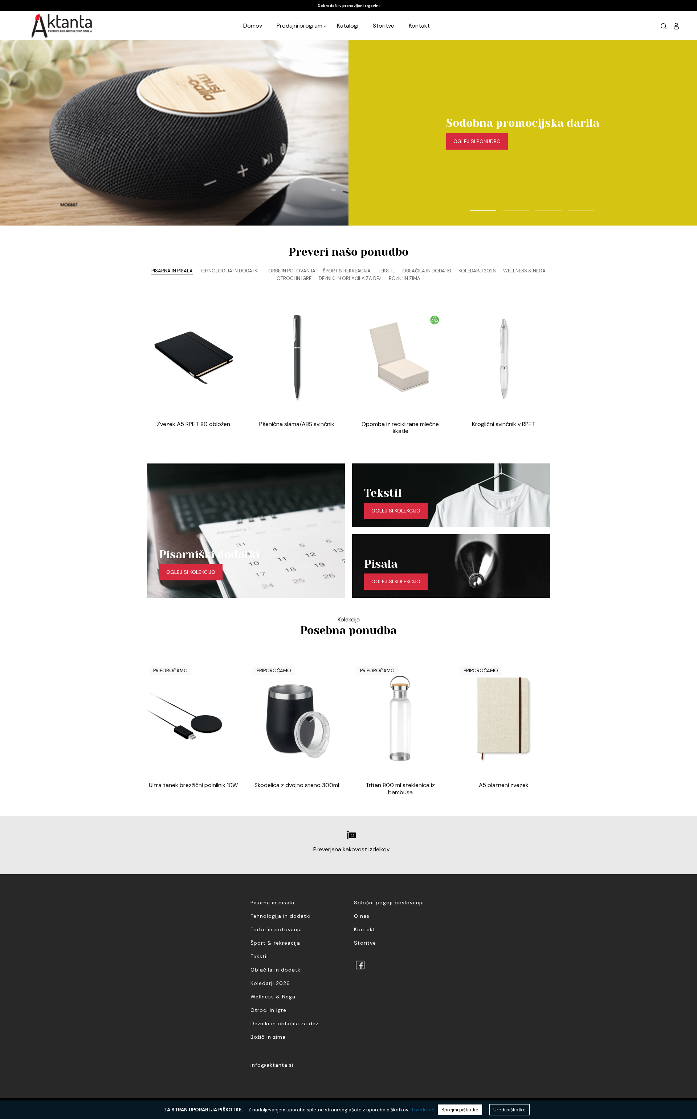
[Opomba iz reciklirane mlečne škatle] (400, 357)
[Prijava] (676, 25)
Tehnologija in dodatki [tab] (229, 271)
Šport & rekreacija (275, 943)
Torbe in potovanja (276, 929)
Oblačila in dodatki (276, 969)
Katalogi (347, 25)
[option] (348, 5)
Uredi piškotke (509, 1110)
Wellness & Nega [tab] (524, 271)
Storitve (383, 25)
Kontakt (419, 25)
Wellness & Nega (272, 996)
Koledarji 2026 (270, 983)
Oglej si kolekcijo (190, 572)
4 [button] (571, 207)
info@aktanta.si (271, 1065)
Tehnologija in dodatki (280, 916)
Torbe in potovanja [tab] (290, 271)
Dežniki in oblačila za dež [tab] (350, 278)
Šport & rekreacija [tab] (347, 271)
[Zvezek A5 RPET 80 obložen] (193, 357)
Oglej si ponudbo (477, 141)
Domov (252, 25)
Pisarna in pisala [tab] (172, 271)
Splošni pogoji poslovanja (389, 902)
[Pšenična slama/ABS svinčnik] (296, 357)
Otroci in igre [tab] (294, 278)
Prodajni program (299, 25)
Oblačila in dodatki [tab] (426, 271)
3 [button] (539, 207)
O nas (362, 916)
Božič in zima (268, 1037)
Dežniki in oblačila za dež (284, 1023)
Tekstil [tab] (386, 271)
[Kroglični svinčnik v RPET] (503, 357)
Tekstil (259, 956)
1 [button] (473, 207)
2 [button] (506, 207)
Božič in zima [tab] (404, 278)
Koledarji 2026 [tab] (477, 271)
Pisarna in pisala (272, 902)
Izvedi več (423, 1110)
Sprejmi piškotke (459, 1110)
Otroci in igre (268, 1010)
